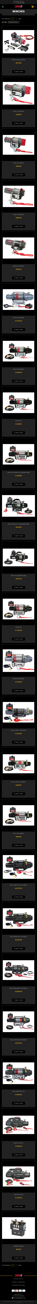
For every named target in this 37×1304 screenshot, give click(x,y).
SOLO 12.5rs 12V (18, 1143)
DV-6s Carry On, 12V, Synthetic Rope (18, 524)
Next (19, 19)
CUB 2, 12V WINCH (18, 214)
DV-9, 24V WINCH (18, 833)
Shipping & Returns (18, 1285)
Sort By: (4, 22)
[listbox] (13, 22)
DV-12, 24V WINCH (18, 369)
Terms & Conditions (18, 1282)
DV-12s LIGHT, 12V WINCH (18, 730)
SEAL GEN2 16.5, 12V (18, 1091)
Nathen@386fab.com (19, 1298)
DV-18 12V (18, 627)
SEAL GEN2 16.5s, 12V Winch (18, 937)
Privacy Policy (18, 1279)
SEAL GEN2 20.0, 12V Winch (18, 1040)
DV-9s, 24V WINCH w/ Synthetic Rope (18, 472)
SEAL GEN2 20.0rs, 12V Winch (18, 988)
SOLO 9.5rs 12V (18, 1194)
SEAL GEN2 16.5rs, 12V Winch (18, 885)
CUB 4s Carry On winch (18, 60)
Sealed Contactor (18, 1246)
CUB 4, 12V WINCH (18, 111)
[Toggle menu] (5, 6)
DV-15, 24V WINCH (18, 318)
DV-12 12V (18, 421)
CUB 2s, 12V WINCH (18, 266)
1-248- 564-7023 (20, 3)
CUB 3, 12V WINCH (18, 163)
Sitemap (18, 1302)
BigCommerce (20, 1301)
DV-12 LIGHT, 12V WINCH (18, 782)
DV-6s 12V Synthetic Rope (18, 576)
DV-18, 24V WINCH (18, 679)
